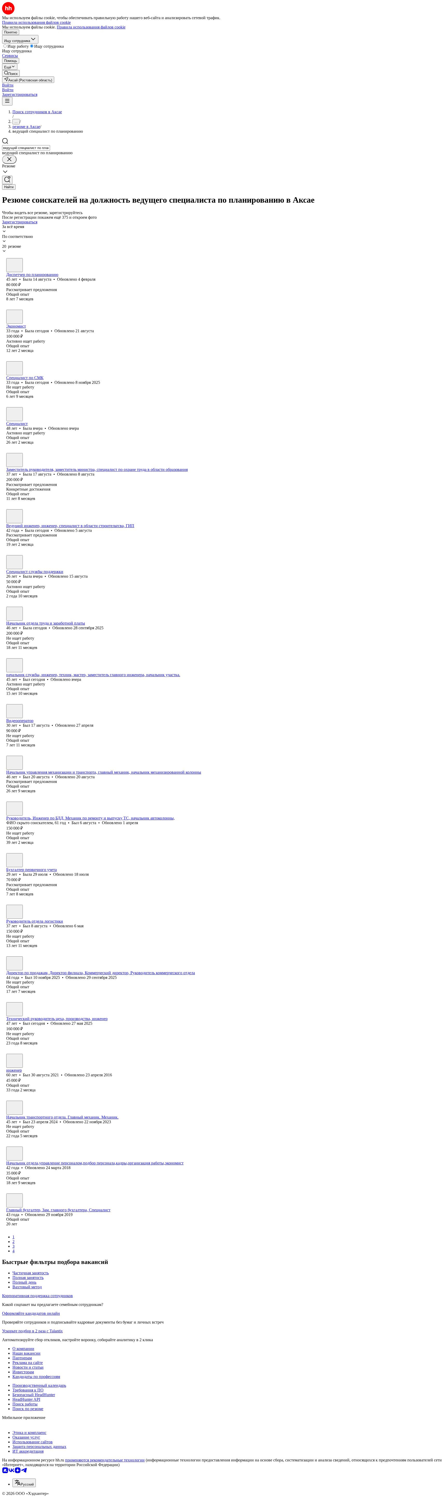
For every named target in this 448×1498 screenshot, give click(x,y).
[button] (7, 85)
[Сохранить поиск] (7, 180)
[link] (11, 73)
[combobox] (26, 148)
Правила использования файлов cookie (91, 27)
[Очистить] (9, 159)
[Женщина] (14, 265)
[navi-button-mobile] (7, 101)
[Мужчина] (14, 665)
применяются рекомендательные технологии (105, 1460)
